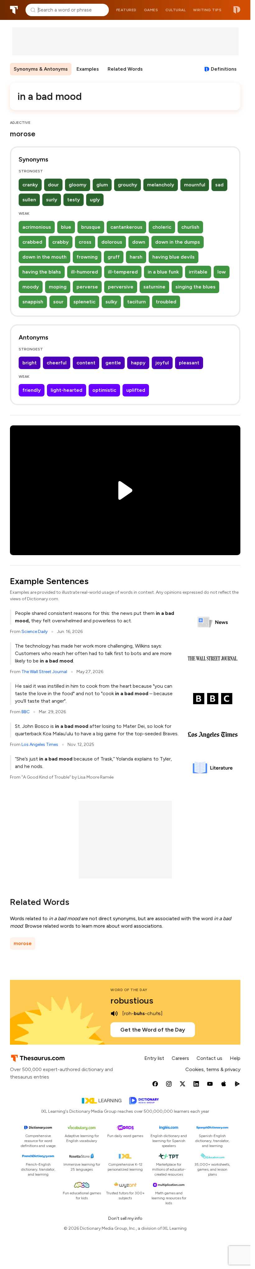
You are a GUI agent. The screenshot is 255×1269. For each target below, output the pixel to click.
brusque (90, 227)
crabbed (32, 242)
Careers (180, 1058)
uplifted (135, 390)
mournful (194, 185)
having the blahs (41, 272)
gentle (113, 363)
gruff (114, 257)
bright (29, 363)
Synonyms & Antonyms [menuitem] (41, 69)
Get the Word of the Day (152, 1029)
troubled (166, 302)
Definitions (224, 69)
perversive (120, 287)
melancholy (160, 185)
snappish (32, 302)
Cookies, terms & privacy (212, 1069)
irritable (198, 272)
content (85, 363)
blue (66, 227)
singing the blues (195, 287)
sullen (29, 200)
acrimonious (36, 227)
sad (219, 185)
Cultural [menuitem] (175, 10)
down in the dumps (177, 242)
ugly (95, 200)
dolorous (111, 242)
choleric (161, 227)
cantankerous (126, 227)
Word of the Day (128, 990)
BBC (25, 711)
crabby (60, 242)
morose (23, 943)
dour (53, 185)
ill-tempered (123, 272)
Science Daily (34, 631)
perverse (87, 287)
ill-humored (84, 272)
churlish (190, 227)
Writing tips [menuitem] (207, 10)
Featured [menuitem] (126, 10)
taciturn (136, 302)
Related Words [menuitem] (125, 69)
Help (235, 1058)
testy (73, 200)
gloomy (77, 185)
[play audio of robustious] (114, 1013)
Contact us (209, 1058)
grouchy (127, 185)
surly (51, 200)
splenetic (84, 302)
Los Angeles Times (39, 744)
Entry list (154, 1058)
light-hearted (66, 390)
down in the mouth (44, 257)
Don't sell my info (125, 1218)
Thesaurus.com (14, 10)
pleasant (189, 363)
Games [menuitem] (151, 10)
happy (138, 363)
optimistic (104, 390)
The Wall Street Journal (44, 671)
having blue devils (173, 257)
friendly (31, 390)
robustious (131, 1000)
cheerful (57, 363)
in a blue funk (163, 272)
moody (30, 287)
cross (85, 242)
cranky (30, 185)
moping (58, 287)
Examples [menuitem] (87, 69)
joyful (162, 363)
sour (58, 302)
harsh (136, 257)
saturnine (154, 287)
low (221, 272)
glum (102, 185)
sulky (111, 302)
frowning (87, 257)
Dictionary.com (236, 10)
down (138, 242)
